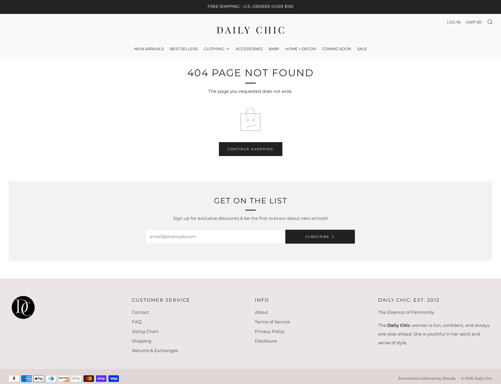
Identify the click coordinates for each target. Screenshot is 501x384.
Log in (454, 22)
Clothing (214, 48)
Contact (140, 312)
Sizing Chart (145, 331)
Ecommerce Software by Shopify (427, 378)
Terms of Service (272, 322)
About (261, 312)
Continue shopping (251, 149)
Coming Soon (336, 48)
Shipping (141, 341)
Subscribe (317, 237)
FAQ (137, 322)
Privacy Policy (269, 331)
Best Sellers (184, 48)
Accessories (249, 48)
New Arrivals (149, 48)
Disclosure (266, 341)
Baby (274, 48)
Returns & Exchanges (155, 350)
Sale (362, 48)
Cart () (474, 22)
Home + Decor (300, 48)
